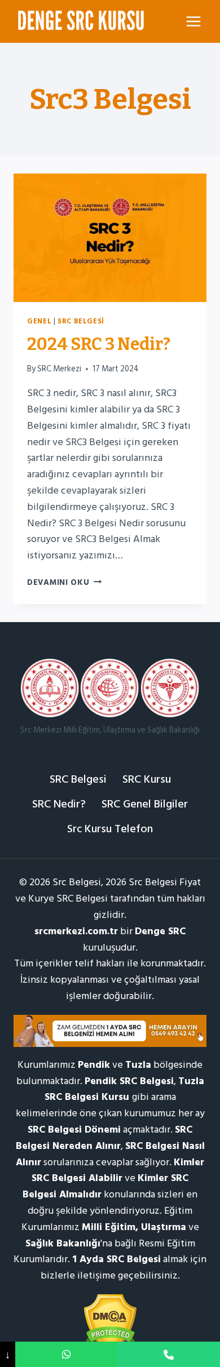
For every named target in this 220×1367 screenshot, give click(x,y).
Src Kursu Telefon (110, 829)
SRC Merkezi (59, 368)
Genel (39, 321)
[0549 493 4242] (66, 1354)
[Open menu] (193, 21)
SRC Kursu (146, 779)
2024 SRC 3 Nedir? (98, 344)
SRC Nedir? (59, 804)
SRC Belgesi (81, 321)
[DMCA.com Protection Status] (110, 1322)
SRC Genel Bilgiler (145, 804)
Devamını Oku (64, 582)
